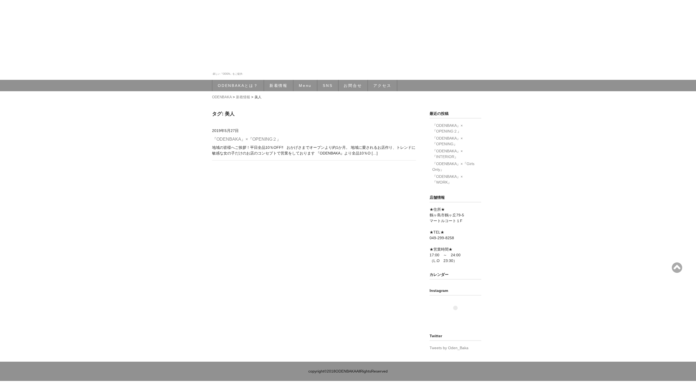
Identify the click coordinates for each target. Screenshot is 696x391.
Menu (305, 85)
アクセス (382, 85)
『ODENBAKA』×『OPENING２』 (246, 139)
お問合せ (353, 85)
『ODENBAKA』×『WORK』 (447, 179)
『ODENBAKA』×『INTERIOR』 (447, 154)
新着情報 (278, 85)
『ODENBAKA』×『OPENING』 (447, 141)
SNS (328, 85)
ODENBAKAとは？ (238, 85)
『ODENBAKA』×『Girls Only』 (453, 167)
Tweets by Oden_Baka (449, 348)
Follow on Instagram (459, 318)
